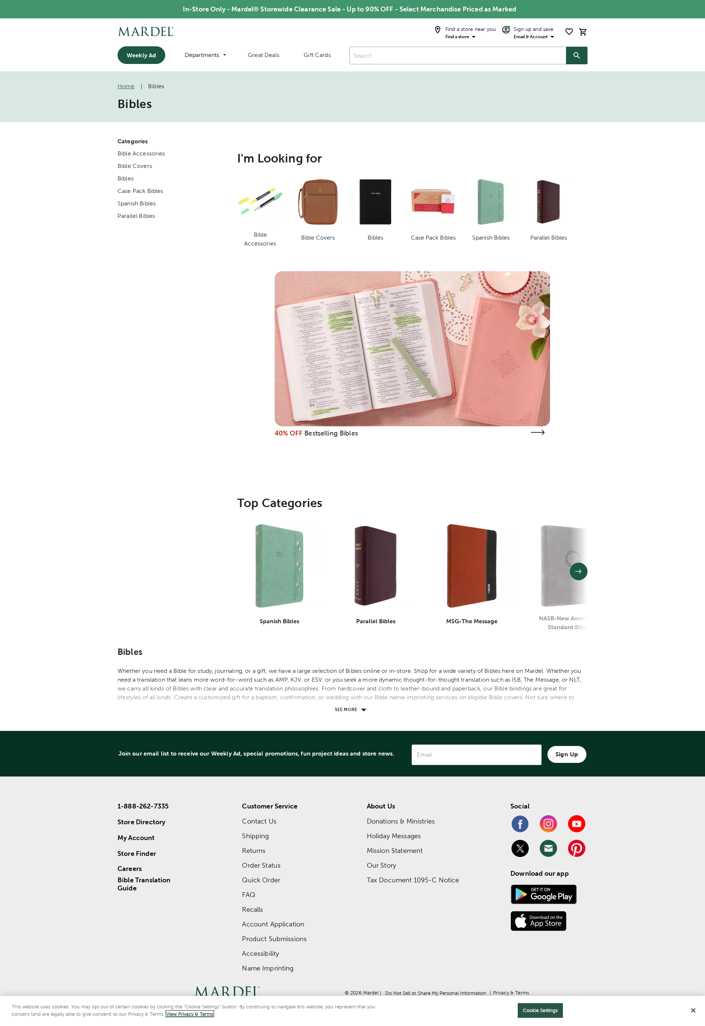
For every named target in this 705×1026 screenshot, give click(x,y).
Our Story (381, 865)
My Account (136, 838)
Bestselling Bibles (331, 433)
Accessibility (260, 953)
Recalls (252, 909)
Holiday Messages (394, 836)
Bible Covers (135, 166)
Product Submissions (274, 939)
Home (126, 86)
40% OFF (289, 433)
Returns (253, 850)
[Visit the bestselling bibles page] (537, 432)
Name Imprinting (267, 968)
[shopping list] (569, 32)
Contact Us (259, 821)
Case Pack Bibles (140, 191)
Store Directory (141, 822)
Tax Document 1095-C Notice (413, 880)
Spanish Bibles (137, 203)
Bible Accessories (141, 153)
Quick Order (261, 880)
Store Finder (137, 853)
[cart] (583, 32)
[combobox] (458, 55)
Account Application (273, 924)
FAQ (248, 894)
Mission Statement (395, 850)
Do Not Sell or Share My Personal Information (435, 993)
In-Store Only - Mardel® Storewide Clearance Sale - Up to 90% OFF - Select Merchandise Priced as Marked (349, 9)
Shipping (255, 836)
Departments (202, 55)
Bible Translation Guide (144, 884)
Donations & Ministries (401, 821)
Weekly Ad (141, 55)
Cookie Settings (540, 1010)
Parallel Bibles (136, 216)
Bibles (126, 178)
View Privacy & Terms (189, 1013)
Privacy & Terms (511, 992)
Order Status (261, 865)
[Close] (693, 1010)
